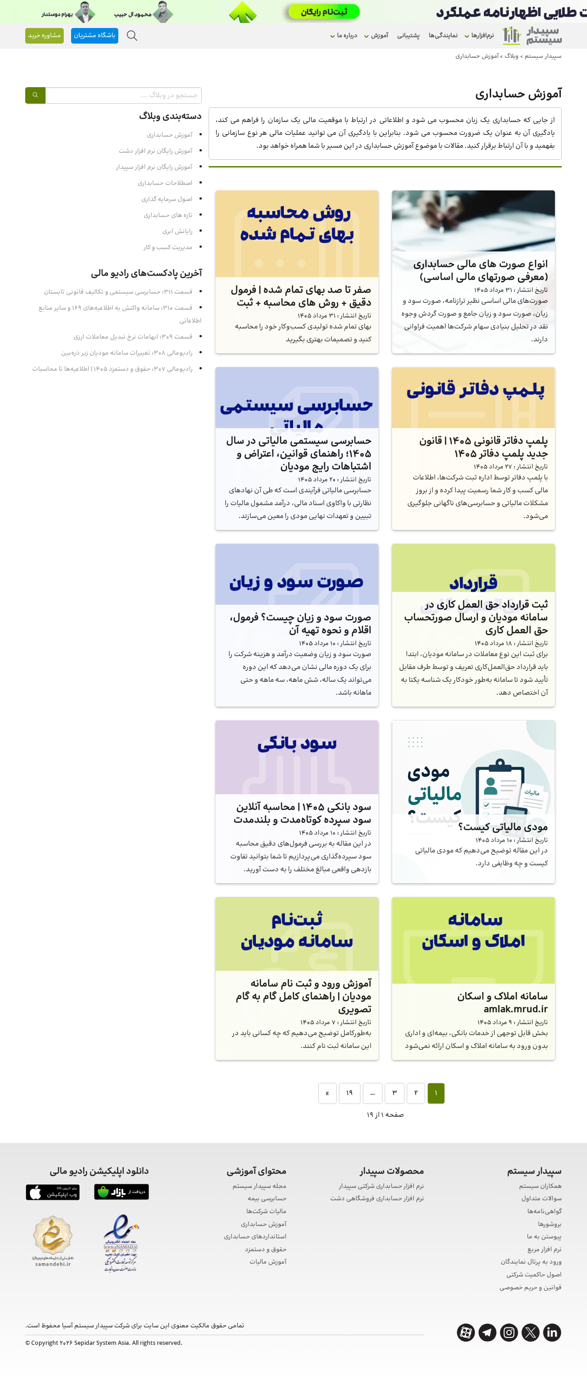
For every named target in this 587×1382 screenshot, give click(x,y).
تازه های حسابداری (168, 215)
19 (349, 1093)
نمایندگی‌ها (443, 35)
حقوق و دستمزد (266, 1250)
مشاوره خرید (44, 35)
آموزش (379, 35)
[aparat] (466, 1333)
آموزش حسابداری (170, 135)
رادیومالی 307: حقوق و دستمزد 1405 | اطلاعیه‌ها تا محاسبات (112, 369)
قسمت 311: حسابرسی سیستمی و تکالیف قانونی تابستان (118, 292)
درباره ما (347, 35)
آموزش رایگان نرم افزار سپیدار (154, 167)
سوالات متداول (541, 1199)
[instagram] (509, 1333)
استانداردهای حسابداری (255, 1237)
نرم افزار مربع (544, 1250)
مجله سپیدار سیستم (260, 1187)
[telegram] (487, 1333)
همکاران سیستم (540, 1187)
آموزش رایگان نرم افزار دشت (156, 151)
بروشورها (550, 1225)
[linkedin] (552, 1333)
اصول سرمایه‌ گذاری (167, 199)
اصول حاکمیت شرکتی (534, 1275)
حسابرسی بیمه (267, 1199)
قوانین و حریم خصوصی (530, 1288)
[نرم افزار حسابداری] (532, 36)
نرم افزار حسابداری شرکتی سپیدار (381, 1187)
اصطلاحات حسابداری (165, 183)
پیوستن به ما (544, 1237)
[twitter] (530, 1333)
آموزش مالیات (268, 1262)
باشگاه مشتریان (95, 35)
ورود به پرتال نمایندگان (531, 1262)
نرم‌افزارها (482, 35)
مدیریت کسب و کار (168, 247)
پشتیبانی (408, 35)
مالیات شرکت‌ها (266, 1212)
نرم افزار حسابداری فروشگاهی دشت (377, 1199)
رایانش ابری (177, 231)
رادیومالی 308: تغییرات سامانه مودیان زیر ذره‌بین (127, 353)
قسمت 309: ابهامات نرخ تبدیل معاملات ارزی (133, 337)
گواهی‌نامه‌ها (544, 1212)
